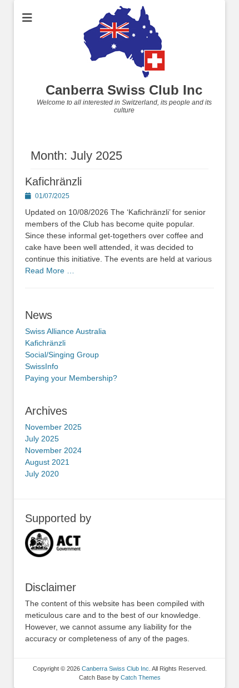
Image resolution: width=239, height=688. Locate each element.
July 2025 (42, 438)
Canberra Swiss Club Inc (124, 89)
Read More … (49, 270)
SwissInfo (41, 366)
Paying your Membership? (71, 378)
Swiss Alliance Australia (65, 331)
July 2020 (42, 473)
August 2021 (47, 462)
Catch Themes (141, 677)
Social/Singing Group (62, 354)
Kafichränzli (53, 181)
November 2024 (53, 450)
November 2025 (53, 426)
